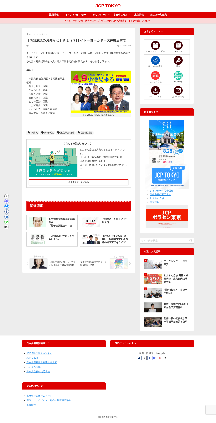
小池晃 (34, 132)
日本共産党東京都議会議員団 (41, 362)
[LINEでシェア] (6, 222)
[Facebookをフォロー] (149, 358)
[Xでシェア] (6, 196)
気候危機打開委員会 (160, 194)
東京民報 (154, 202)
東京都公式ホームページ (39, 396)
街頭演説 (49, 132)
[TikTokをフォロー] (165, 358)
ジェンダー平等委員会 (161, 190)
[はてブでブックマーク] (6, 217)
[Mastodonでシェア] (6, 201)
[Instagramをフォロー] (155, 358)
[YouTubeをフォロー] (160, 358)
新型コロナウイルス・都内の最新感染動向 (48, 400)
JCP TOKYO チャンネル (39, 353)
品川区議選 (86, 132)
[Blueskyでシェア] (6, 206)
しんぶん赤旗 (157, 198)
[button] (6, 227)
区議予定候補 (67, 132)
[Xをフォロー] (144, 358)
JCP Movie (32, 358)
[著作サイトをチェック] (139, 358)
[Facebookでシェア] (6, 211)
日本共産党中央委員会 (38, 371)
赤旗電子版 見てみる (78, 182)
